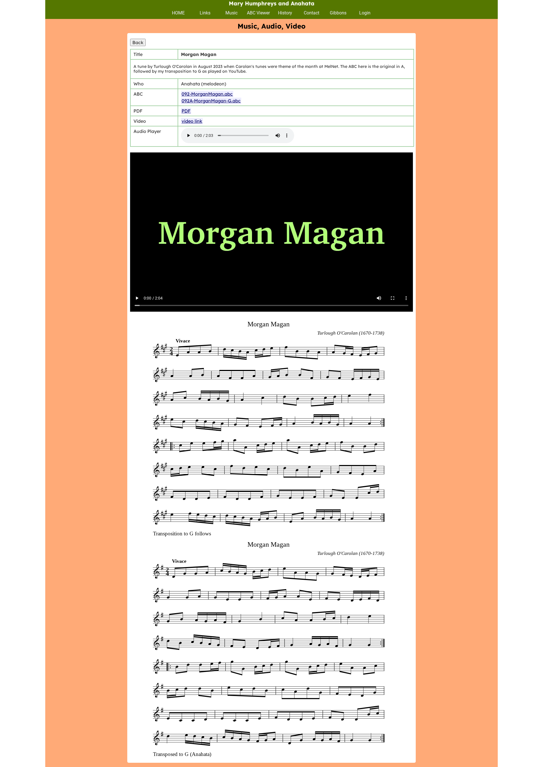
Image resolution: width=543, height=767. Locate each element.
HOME (178, 13)
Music (231, 13)
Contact (311, 13)
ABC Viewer (258, 13)
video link (192, 121)
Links (205, 13)
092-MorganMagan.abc (207, 94)
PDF (186, 111)
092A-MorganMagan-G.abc (211, 101)
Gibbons (338, 13)
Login (364, 13)
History (285, 13)
